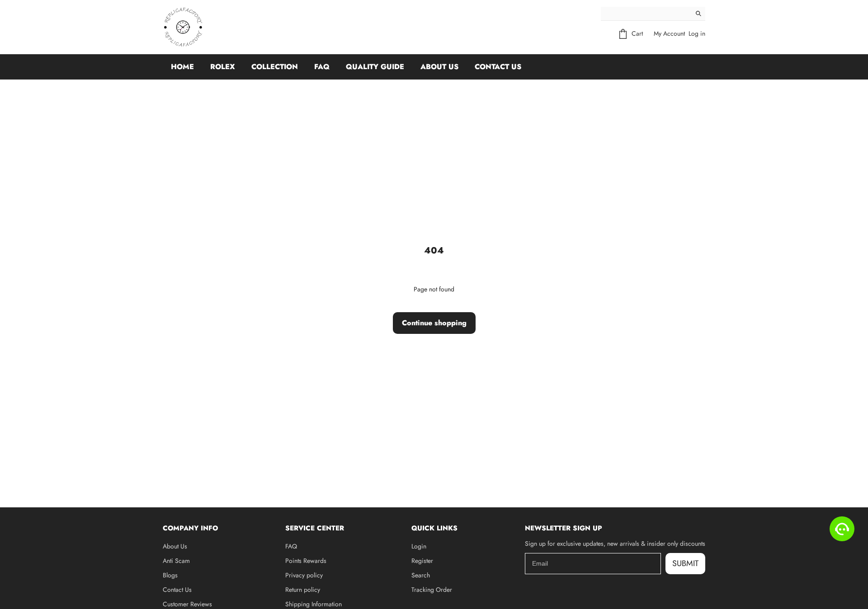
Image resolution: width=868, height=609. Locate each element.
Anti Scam (176, 560)
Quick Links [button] (434, 528)
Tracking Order (431, 589)
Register (422, 560)
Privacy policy (304, 575)
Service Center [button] (314, 528)
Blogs (170, 575)
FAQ (322, 66)
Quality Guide (375, 66)
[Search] (698, 13)
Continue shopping (434, 323)
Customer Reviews (187, 604)
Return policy (302, 589)
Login (418, 546)
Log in (697, 33)
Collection (274, 66)
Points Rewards (305, 560)
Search (420, 575)
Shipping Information (313, 604)
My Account (669, 33)
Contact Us (498, 66)
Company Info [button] (190, 528)
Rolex (222, 66)
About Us (439, 66)
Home (182, 66)
